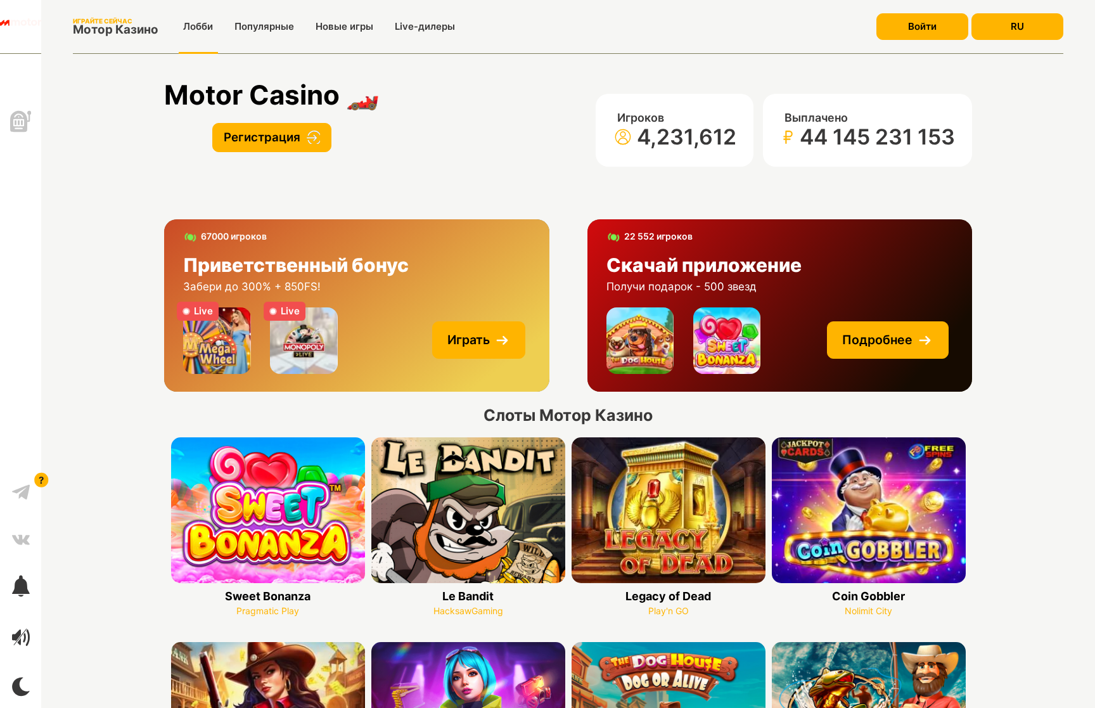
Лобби (198, 26)
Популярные (264, 26)
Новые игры (344, 26)
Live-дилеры (425, 26)
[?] (20, 487)
